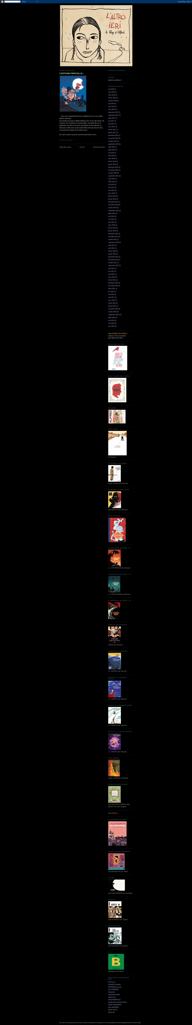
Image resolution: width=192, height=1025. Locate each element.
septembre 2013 (113, 242)
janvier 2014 (112, 231)
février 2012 (112, 280)
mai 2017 (111, 124)
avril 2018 (111, 106)
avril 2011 (111, 297)
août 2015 (111, 179)
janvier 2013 (112, 254)
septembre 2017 (113, 115)
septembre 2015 (113, 176)
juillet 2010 (111, 317)
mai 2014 (111, 219)
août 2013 (111, 245)
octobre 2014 (112, 207)
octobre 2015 (112, 173)
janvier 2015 (112, 199)
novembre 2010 (113, 309)
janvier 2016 (112, 164)
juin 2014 (111, 216)
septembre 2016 (113, 144)
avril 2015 (111, 190)
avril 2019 (111, 92)
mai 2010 (111, 323)
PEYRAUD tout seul (114, 987)
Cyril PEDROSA (113, 989)
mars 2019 (111, 95)
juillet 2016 (111, 150)
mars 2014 (111, 225)
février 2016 (112, 161)
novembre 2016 (113, 138)
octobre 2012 (112, 262)
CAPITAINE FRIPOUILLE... (71, 73)
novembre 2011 (113, 286)
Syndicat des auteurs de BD (117, 1002)
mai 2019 (111, 89)
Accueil (82, 147)
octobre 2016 (112, 141)
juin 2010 (111, 320)
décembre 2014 (113, 202)
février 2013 (112, 251)
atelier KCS (112, 997)
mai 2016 (111, 153)
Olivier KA (111, 1012)
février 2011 (112, 303)
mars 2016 (111, 158)
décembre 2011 (113, 283)
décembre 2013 (113, 234)
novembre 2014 (113, 205)
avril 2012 (111, 274)
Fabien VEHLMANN (114, 1005)
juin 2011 (111, 291)
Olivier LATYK (112, 1010)
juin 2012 (111, 271)
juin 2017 (111, 121)
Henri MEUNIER (113, 1007)
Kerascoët (111, 992)
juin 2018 (111, 103)
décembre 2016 (113, 135)
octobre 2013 (112, 239)
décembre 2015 (113, 167)
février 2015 (112, 196)
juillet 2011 (111, 288)
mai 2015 (111, 187)
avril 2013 (111, 248)
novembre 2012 (113, 260)
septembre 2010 (113, 314)
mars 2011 (111, 300)
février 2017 (112, 129)
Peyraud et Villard (114, 994)
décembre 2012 (113, 257)
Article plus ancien (99, 147)
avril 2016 (111, 155)
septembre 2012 (113, 265)
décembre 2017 (113, 112)
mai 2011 (111, 294)
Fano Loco (111, 982)
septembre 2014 (113, 210)
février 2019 (112, 98)
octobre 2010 (112, 312)
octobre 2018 (112, 101)
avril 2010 (111, 326)
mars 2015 (111, 193)
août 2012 (111, 268)
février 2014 (112, 228)
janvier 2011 (112, 306)
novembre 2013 (113, 236)
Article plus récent (65, 147)
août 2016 (111, 147)
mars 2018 (111, 109)
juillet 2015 (111, 181)
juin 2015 (111, 184)
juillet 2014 (111, 213)
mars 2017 (111, 127)
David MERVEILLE (114, 999)
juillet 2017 (111, 118)
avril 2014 (111, 222)
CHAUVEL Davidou (114, 984)
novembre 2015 (113, 170)
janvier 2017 (112, 132)
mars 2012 (111, 277)
